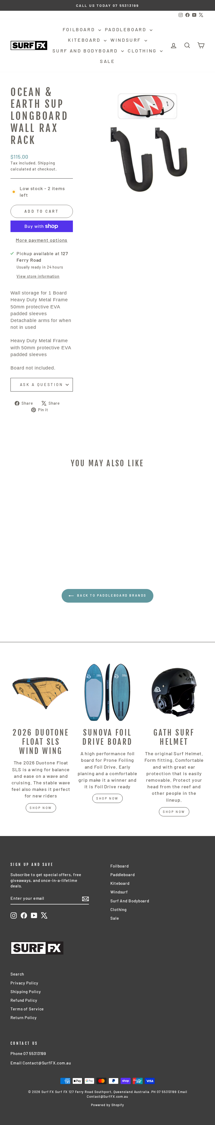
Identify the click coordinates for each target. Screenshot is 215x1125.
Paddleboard (126, 29)
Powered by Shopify (107, 1105)
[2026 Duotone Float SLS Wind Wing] (40, 692)
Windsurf (126, 40)
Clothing (143, 50)
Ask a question (41, 384)
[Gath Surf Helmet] (174, 692)
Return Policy (23, 1017)
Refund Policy (23, 1000)
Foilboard (80, 29)
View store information (38, 276)
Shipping (46, 162)
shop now (41, 808)
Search (17, 974)
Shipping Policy (25, 991)
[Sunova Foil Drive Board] (107, 692)
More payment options (41, 240)
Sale (107, 61)
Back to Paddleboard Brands (111, 595)
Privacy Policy (24, 983)
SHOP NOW (107, 798)
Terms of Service (27, 1008)
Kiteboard (85, 40)
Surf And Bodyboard (86, 50)
